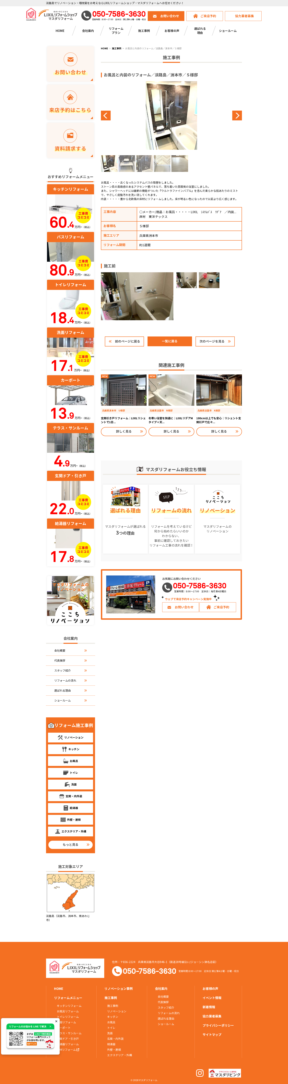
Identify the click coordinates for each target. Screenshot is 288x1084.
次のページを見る (212, 341)
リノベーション (116, 1011)
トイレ (111, 1028)
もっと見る (70, 845)
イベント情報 (212, 998)
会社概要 (59, 650)
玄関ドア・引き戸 (68, 1039)
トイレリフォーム (68, 1017)
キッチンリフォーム (69, 1006)
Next (206, 115)
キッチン (112, 1017)
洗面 (110, 1033)
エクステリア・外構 (119, 1055)
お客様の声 (172, 31)
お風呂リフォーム (68, 1011)
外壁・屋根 (114, 1050)
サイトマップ (212, 1035)
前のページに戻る (127, 341)
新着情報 (209, 1007)
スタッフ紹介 (62, 670)
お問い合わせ (169, 16)
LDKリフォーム (66, 1050)
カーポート (64, 1028)
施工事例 (112, 1006)
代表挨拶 (59, 660)
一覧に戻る (170, 341)
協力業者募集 (244, 16)
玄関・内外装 (115, 1039)
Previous (136, 115)
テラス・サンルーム (69, 1033)
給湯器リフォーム (68, 1044)
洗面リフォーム (66, 1022)
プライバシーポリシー (218, 1026)
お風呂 (111, 1022)
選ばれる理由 (62, 690)
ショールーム (228, 31)
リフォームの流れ (65, 680)
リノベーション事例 (118, 989)
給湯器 (111, 1044)
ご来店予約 (208, 16)
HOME (60, 31)
